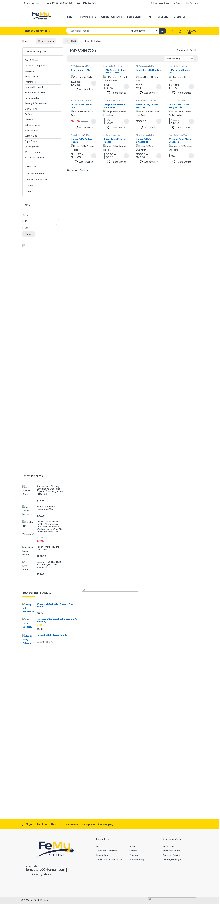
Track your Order (171, 850)
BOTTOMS (70, 41)
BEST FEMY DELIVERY (86, 3)
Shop (178, 3)
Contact (133, 850)
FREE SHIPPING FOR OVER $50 (58, 3)
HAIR (149, 17)
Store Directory (136, 859)
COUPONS (162, 17)
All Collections (77, 66)
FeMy (26, 900)
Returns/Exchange (172, 859)
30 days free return (31, 3)
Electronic (29, 71)
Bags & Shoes (134, 17)
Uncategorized (32, 146)
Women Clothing (46, 41)
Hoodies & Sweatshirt (37, 179)
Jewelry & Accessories (36, 103)
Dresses (120, 100)
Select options (92, 83)
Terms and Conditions (106, 850)
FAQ (98, 846)
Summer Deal (31, 135)
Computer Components (36, 65)
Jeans (30, 185)
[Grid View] (71, 59)
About (132, 846)
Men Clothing (31, 109)
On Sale (28, 114)
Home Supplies (32, 98)
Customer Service (171, 855)
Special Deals (31, 130)
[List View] (80, 59)
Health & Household (34, 87)
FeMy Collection (87, 17)
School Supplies (32, 125)
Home (70, 17)
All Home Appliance (111, 17)
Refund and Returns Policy (109, 859)
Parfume (29, 119)
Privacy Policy (103, 855)
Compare (133, 855)
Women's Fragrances (35, 157)
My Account (192, 3)
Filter (29, 234)
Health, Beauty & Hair (35, 92)
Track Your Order (161, 3)
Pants (29, 191)
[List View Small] (84, 59)
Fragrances (30, 82)
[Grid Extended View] (76, 59)
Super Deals (31, 141)
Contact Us (180, 17)
